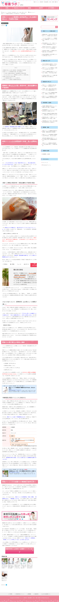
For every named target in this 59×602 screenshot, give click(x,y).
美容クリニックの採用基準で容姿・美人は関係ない (12, 71)
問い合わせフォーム (46, 165)
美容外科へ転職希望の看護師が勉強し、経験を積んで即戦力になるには (49, 114)
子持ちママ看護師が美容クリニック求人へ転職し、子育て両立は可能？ (49, 72)
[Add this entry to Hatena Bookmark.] (6, 25)
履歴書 (29, 7)
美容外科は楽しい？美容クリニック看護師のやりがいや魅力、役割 (49, 118)
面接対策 (41, 7)
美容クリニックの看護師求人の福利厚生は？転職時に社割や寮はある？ (30, 566)
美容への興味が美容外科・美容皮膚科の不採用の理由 (15, 73)
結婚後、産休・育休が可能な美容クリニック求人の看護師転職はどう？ (49, 89)
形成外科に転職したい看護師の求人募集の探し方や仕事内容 (49, 51)
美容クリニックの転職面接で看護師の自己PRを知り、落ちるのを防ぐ (17, 566)
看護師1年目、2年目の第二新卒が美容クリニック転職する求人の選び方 (49, 35)
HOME (6, 7)
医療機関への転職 (46, 154)
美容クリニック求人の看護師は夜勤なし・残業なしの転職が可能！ (23, 566)
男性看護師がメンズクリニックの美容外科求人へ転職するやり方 (49, 110)
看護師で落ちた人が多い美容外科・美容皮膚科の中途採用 (14, 70)
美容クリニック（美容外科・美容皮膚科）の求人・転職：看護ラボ (46, 1)
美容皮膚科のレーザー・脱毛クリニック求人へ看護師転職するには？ (49, 44)
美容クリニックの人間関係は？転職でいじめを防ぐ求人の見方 (49, 68)
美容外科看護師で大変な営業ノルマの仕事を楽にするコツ (49, 55)
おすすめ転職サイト (52, 7)
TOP (14, 12)
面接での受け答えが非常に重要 (8, 76)
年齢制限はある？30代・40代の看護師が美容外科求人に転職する (4, 566)
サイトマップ (45, 162)
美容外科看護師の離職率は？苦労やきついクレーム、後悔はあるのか (4, 579)
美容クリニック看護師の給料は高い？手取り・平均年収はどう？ (49, 86)
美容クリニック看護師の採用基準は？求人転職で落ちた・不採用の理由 (49, 144)
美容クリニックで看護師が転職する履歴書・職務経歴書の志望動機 (11, 566)
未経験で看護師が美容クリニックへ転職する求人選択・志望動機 (49, 107)
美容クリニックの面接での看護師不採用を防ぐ (11, 79)
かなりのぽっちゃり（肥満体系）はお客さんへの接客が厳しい (17, 74)
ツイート (3, 25)
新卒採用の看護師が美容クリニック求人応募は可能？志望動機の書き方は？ (49, 139)
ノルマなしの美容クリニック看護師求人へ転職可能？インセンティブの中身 (49, 39)
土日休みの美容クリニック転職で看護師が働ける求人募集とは (49, 76)
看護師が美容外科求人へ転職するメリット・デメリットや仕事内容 (49, 47)
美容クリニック (5, 23)
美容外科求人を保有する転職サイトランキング (19, 550)
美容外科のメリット (18, 7)
